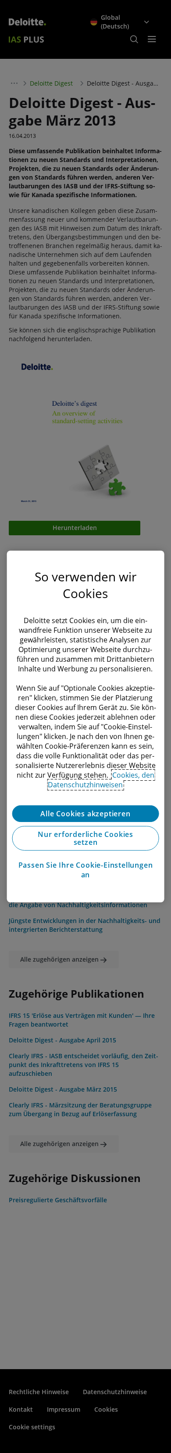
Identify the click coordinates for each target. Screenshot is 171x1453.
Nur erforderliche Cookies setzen (85, 838)
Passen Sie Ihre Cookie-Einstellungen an (85, 870)
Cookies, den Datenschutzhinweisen (101, 780)
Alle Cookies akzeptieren (85, 813)
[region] (85, 727)
